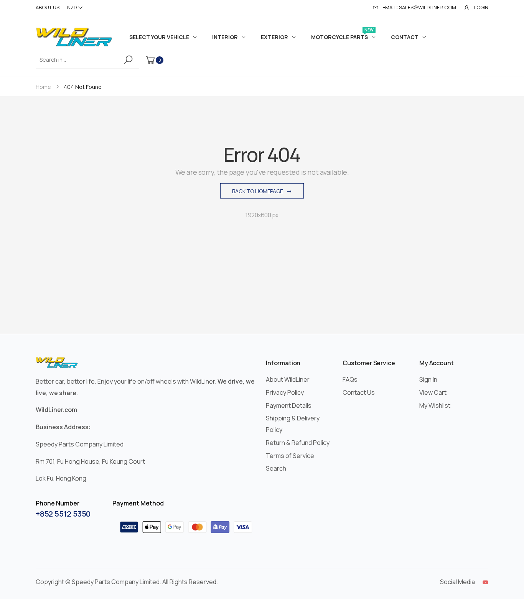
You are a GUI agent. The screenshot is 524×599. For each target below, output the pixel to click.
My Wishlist (434, 405)
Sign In (428, 379)
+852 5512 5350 (63, 514)
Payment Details (288, 405)
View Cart (433, 392)
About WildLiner (288, 379)
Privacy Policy (285, 392)
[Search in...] (129, 59)
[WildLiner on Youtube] (485, 582)
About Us (47, 7)
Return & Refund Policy (298, 442)
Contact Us (359, 392)
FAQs (350, 379)
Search (276, 468)
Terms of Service (290, 455)
